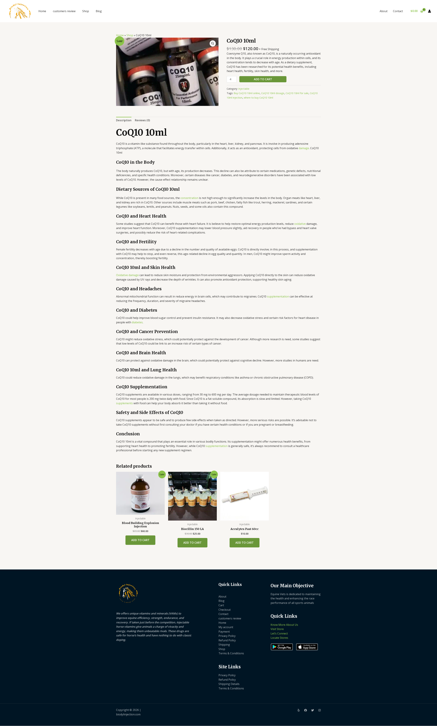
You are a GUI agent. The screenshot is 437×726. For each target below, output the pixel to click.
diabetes (137, 322)
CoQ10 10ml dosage (272, 93)
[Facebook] (305, 710)
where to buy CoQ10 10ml (258, 97)
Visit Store (277, 629)
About (383, 11)
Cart (221, 605)
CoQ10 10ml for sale (297, 93)
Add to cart (263, 79)
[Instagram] (319, 710)
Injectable (243, 88)
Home (42, 11)
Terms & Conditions (231, 653)
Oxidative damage (127, 275)
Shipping (224, 644)
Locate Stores (279, 638)
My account (225, 627)
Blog (99, 11)
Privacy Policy (227, 636)
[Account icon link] (429, 11)
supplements (124, 403)
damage (304, 148)
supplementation (278, 296)
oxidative (300, 224)
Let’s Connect (279, 633)
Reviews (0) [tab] (142, 120)
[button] (213, 43)
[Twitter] (312, 710)
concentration (189, 198)
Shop (85, 11)
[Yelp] (298, 710)
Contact (398, 11)
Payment (224, 631)
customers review (64, 11)
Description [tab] (123, 120)
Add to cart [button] (140, 540)
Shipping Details (228, 684)
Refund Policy (227, 640)
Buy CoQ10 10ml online (247, 93)
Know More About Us (284, 625)
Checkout (224, 610)
